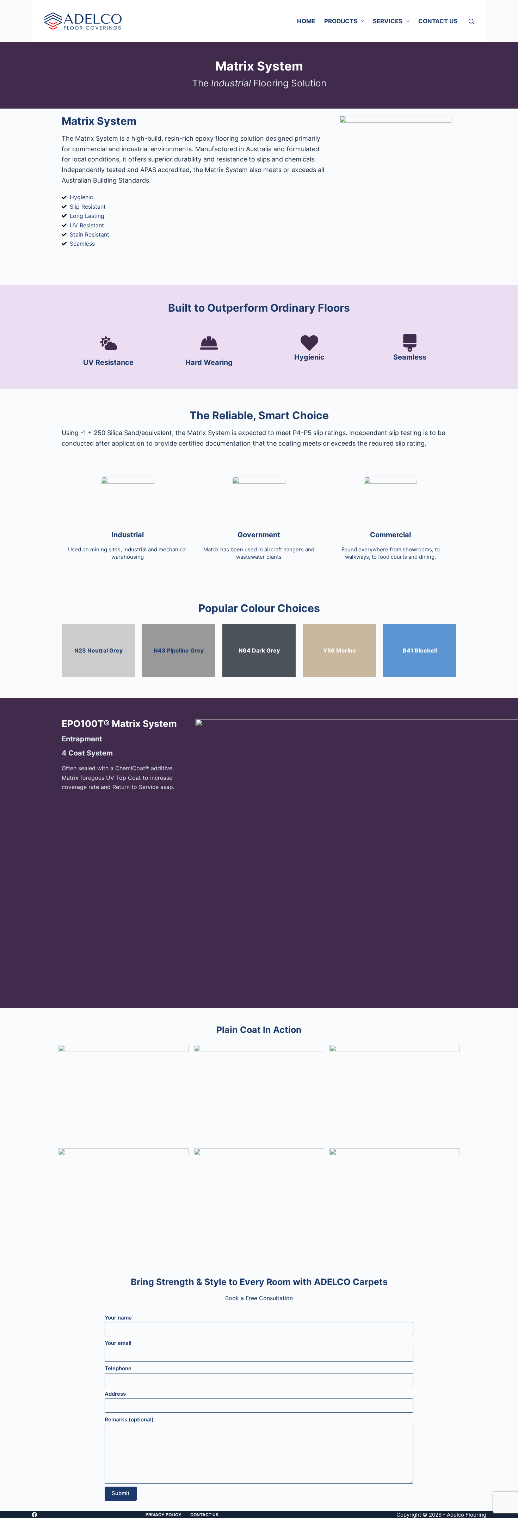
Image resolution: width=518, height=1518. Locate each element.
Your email (118, 1343)
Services (387, 21)
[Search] (471, 21)
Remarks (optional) (129, 1419)
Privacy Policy (163, 1514)
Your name (118, 1317)
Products (340, 21)
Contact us (437, 21)
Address (115, 1393)
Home (306, 21)
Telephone (118, 1368)
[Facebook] (34, 1514)
